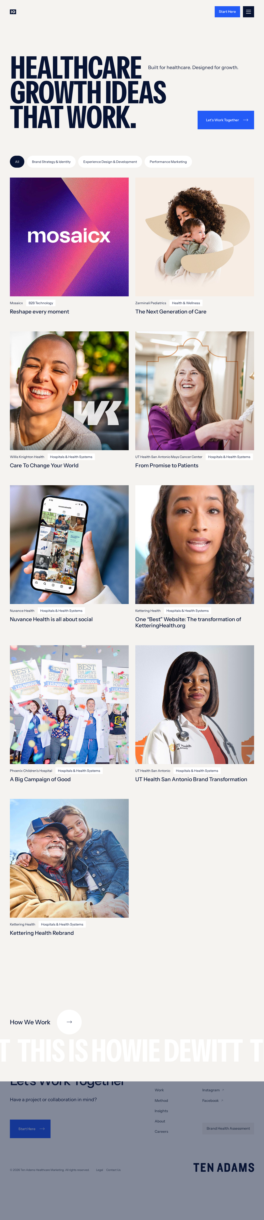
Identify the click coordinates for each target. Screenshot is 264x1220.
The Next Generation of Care (170, 312)
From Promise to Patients (166, 466)
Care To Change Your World (44, 466)
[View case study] (69, 237)
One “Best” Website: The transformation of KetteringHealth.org (188, 622)
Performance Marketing (168, 162)
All (17, 162)
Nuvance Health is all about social (51, 619)
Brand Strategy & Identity (51, 162)
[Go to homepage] (15, 12)
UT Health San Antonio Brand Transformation (191, 779)
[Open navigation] (248, 11)
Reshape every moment (39, 312)
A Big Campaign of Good (40, 779)
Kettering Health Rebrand (42, 933)
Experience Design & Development (110, 162)
